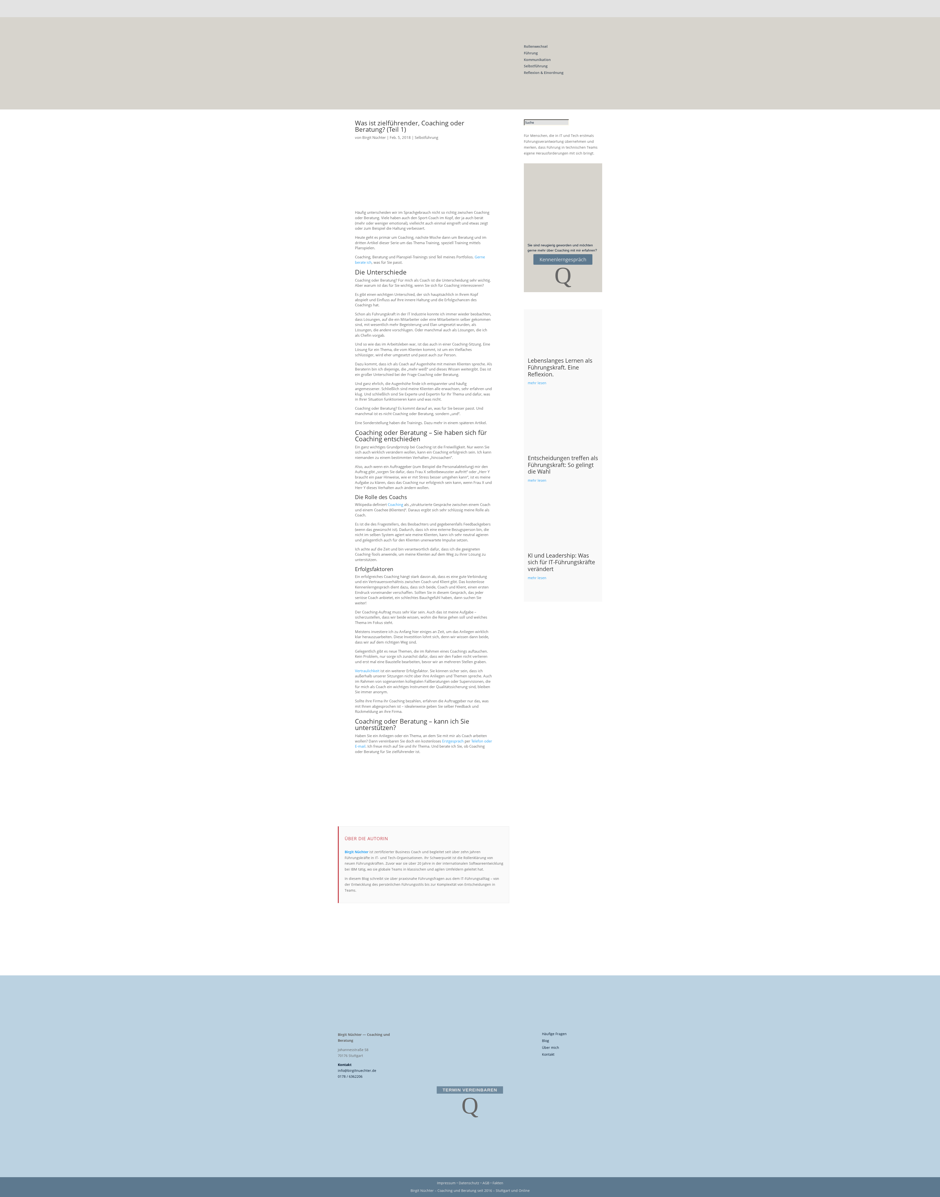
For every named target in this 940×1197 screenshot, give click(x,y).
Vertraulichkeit (367, 670)
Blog (545, 1040)
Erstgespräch (453, 741)
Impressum (446, 1183)
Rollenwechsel (536, 46)
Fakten (498, 1183)
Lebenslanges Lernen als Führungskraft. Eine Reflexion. (560, 367)
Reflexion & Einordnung (544, 72)
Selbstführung (536, 66)
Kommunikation (537, 59)
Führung (531, 53)
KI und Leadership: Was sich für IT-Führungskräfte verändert (561, 562)
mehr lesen (537, 383)
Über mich (550, 1047)
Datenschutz (469, 1183)
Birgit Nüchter (374, 137)
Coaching (395, 504)
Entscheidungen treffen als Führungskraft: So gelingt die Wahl (563, 464)
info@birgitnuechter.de (357, 1070)
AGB (485, 1183)
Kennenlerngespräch (563, 259)
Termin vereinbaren (470, 1090)
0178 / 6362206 (350, 1076)
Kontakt (345, 1064)
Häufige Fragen (554, 1033)
